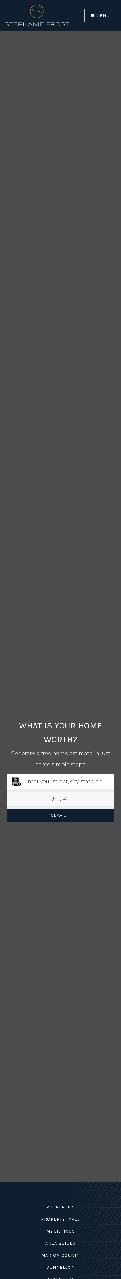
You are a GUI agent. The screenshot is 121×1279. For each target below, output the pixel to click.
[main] (60, 591)
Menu (102, 15)
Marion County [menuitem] (60, 1255)
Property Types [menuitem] (60, 1219)
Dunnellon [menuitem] (60, 1267)
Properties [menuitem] (60, 1207)
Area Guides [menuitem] (60, 1243)
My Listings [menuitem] (60, 1231)
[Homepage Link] (37, 15)
